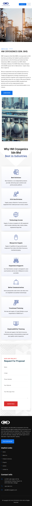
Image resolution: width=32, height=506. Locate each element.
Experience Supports (16, 266)
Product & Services (7, 459)
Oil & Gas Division (16, 199)
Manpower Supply (16, 243)
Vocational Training (16, 308)
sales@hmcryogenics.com (10, 490)
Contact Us (22, 4)
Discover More (7, 441)
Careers (4, 466)
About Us (5, 455)
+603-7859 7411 (8, 486)
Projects (5, 462)
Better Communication (16, 287)
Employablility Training (16, 329)
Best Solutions (16, 177)
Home (4, 452)
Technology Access (16, 220)
